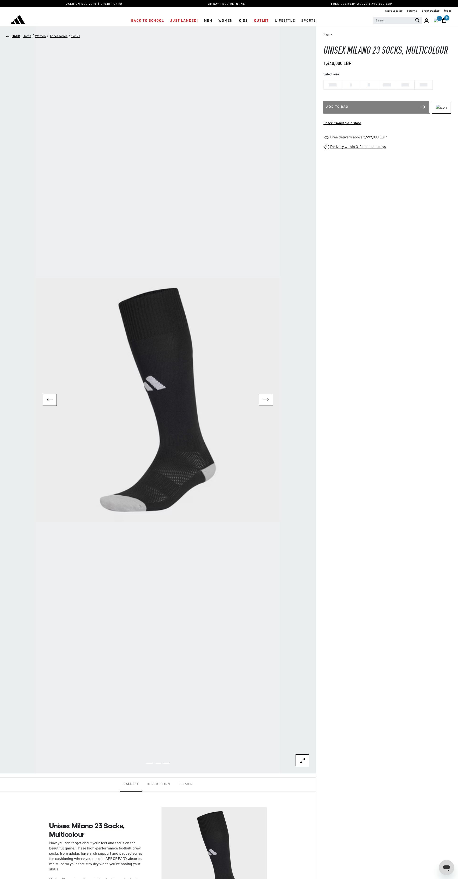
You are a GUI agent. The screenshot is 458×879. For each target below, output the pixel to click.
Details (185, 784)
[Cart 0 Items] (444, 20)
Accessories (59, 36)
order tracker (430, 10)
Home (27, 36)
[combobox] (397, 20)
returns (412, 10)
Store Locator (393, 10)
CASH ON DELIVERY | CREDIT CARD (94, 4)
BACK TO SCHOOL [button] (147, 20)
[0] (435, 20)
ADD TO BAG (337, 106)
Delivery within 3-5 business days (358, 147)
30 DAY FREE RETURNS (226, 4)
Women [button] (226, 20)
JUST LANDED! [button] (184, 20)
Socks (75, 36)
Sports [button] (308, 20)
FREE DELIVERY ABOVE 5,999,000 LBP (361, 4)
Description (158, 784)
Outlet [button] (261, 20)
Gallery (131, 784)
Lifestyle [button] (285, 20)
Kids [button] (243, 20)
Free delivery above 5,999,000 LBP (358, 137)
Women (40, 36)
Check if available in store (342, 123)
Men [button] (208, 20)
